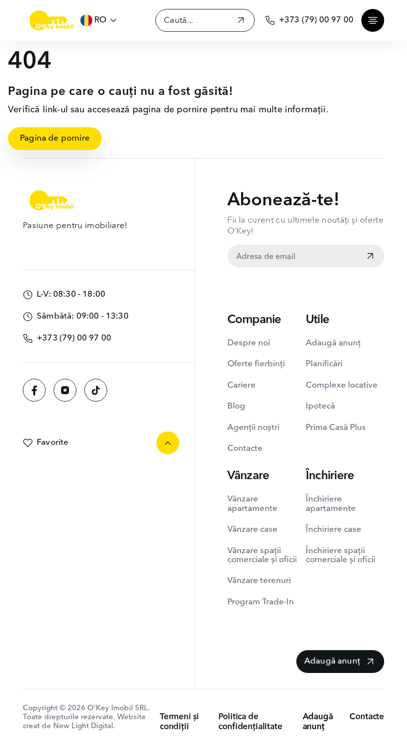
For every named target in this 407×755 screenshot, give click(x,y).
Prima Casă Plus (336, 427)
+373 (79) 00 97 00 (316, 20)
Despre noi (248, 343)
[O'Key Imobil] (51, 20)
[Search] (241, 21)
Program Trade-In (260, 602)
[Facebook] (34, 390)
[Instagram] (65, 390)
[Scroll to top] (167, 442)
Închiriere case (333, 529)
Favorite (52, 442)
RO (100, 20)
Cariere (241, 385)
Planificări (324, 364)
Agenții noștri (253, 427)
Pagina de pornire (55, 138)
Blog (236, 406)
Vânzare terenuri (259, 581)
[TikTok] (95, 390)
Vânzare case (252, 529)
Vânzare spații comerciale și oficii (262, 555)
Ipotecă (320, 406)
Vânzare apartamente (252, 503)
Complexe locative (342, 385)
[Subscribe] (370, 256)
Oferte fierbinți (256, 364)
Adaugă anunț (333, 343)
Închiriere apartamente (331, 503)
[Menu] (372, 20)
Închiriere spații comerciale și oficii (340, 555)
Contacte (245, 448)
